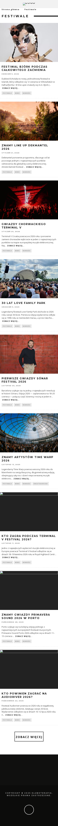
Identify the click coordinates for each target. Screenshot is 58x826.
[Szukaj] (55, 4)
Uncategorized (41, 484)
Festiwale (7, 93)
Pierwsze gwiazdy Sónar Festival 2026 (25, 380)
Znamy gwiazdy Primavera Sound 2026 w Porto (26, 616)
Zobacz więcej (29, 737)
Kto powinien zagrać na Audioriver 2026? (24, 695)
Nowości (26, 93)
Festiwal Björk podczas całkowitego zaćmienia (25, 68)
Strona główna (10, 9)
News (17, 93)
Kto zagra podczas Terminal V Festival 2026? (29, 537)
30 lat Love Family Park (24, 303)
